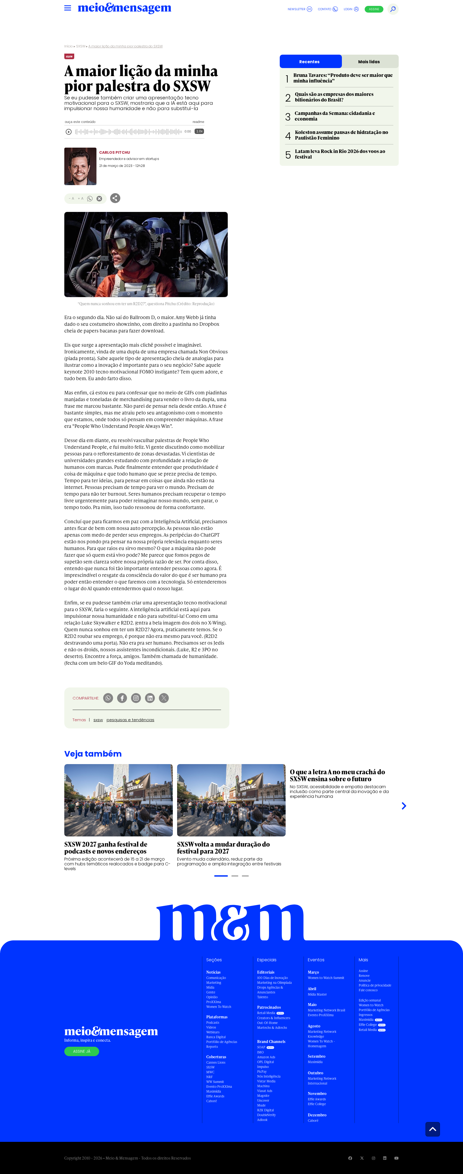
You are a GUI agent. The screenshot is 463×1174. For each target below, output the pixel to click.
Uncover (263, 1100)
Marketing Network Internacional (322, 1081)
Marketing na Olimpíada (274, 982)
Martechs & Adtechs (272, 1027)
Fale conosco (368, 990)
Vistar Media (266, 1081)
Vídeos (211, 1027)
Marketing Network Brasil (326, 1010)
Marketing (213, 982)
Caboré (211, 1101)
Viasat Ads (264, 1091)
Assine (374, 9)
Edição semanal (370, 1000)
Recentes (309, 62)
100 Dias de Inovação (272, 977)
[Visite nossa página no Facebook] (350, 1158)
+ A (80, 198)
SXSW (80, 46)
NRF (209, 1077)
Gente (210, 992)
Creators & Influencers (273, 1018)
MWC (210, 1072)
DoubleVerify (266, 1115)
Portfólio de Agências (221, 1042)
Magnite (263, 1095)
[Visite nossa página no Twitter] (362, 1158)
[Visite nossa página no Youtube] (396, 1158)
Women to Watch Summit (326, 977)
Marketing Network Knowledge (322, 1034)
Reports (212, 1046)
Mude (261, 1105)
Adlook (262, 1119)
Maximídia (213, 1091)
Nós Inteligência (269, 1076)
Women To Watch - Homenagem (321, 1043)
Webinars (212, 1032)
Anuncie (365, 980)
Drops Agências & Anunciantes (270, 989)
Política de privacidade (375, 985)
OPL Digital (265, 1062)
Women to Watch (371, 1005)
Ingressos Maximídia (366, 1017)
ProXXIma (213, 1002)
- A (71, 198)
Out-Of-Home (267, 1022)
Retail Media (266, 1013)
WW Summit (215, 1081)
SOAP (261, 1047)
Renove (364, 975)
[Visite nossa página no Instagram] (373, 1158)
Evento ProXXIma (219, 1086)
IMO (260, 1052)
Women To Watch (218, 1006)
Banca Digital (216, 1037)
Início (68, 46)
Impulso (263, 1066)
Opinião (212, 997)
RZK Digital (265, 1110)
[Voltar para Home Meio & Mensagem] (124, 9)
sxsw (98, 720)
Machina (263, 1086)
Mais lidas (369, 62)
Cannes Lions (215, 1062)
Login (348, 9)
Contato (324, 9)
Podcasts (212, 1022)
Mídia (210, 987)
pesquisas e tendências (130, 720)
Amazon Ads (266, 1057)
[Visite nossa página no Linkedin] (384, 1158)
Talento (262, 997)
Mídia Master (317, 994)
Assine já (81, 1051)
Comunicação (216, 977)
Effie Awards (215, 1096)
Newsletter (296, 9)
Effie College (317, 1104)
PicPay (262, 1071)
